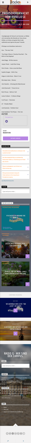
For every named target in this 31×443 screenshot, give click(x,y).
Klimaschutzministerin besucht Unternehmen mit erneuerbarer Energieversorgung (10, 175)
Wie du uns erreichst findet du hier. (11, 382)
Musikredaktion (7, 227)
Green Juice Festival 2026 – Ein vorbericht (16, 244)
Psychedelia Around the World (15, 216)
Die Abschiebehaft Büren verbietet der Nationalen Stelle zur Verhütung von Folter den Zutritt (13, 159)
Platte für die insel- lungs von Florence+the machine (16, 272)
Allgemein (5, 235)
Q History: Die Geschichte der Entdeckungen (15, 328)
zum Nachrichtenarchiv (8, 180)
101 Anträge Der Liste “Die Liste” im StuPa (16, 305)
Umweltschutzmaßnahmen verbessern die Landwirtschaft (13, 152)
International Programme (10, 207)
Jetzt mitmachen (6, 397)
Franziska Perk (6, 255)
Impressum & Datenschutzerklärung (13, 411)
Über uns (5, 409)
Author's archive (15, 138)
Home (5, 407)
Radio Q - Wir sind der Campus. (15, 354)
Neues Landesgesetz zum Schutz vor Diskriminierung (12, 167)
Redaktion (14, 24)
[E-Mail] (6, 121)
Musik (15, 11)
